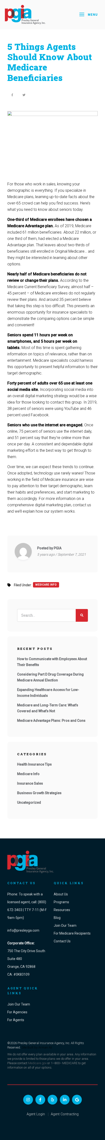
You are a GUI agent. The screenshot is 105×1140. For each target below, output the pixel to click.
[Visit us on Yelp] (52, 1100)
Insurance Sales (30, 783)
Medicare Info (46, 584)
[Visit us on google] (77, 1100)
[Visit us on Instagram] (28, 1100)
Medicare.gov (37, 1063)
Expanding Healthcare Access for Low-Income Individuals (48, 693)
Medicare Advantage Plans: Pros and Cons (51, 720)
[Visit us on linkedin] (65, 1100)
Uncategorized (29, 802)
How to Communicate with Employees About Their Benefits (52, 662)
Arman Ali (45, 1047)
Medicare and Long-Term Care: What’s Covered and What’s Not (47, 708)
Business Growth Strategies (39, 793)
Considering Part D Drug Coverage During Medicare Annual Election (50, 677)
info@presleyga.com (23, 930)
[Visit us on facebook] (40, 1100)
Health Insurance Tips (34, 764)
